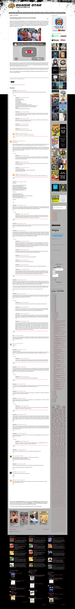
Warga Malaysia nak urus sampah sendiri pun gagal (58, 356)
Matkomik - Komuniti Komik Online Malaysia (37, 575)
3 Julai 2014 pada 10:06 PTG (24, 358)
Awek (63, 425)
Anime (58, 414)
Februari (54, 396)
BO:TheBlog (12, 12)
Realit (58, 527)
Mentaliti (63, 414)
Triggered (60, 506)
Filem (52, 435)
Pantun (53, 526)
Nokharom (58, 525)
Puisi (56, 450)
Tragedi (62, 438)
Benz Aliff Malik (55, 214)
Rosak (60, 450)
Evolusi (54, 496)
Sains (64, 462)
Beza (58, 422)
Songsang (61, 528)
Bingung (64, 478)
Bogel (53, 501)
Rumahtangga (63, 422)
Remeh (61, 527)
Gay (57, 444)
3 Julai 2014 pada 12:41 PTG (21, 90)
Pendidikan (61, 418)
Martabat (61, 503)
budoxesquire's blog (33, 590)
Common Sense (54, 495)
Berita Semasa (51, 593)
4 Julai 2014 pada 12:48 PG (21, 449)
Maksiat (64, 476)
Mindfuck (60, 492)
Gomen (59, 419)
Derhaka (54, 520)
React (61, 462)
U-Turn (62, 530)
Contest (58, 437)
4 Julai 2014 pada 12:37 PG (24, 255)
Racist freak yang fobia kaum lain (39, 563)
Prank (63, 504)
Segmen (63, 12)
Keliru (52, 438)
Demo (57, 435)
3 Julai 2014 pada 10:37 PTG (21, 424)
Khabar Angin (62, 502)
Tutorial (54, 433)
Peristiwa (20, 84)
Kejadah (56, 491)
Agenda (53, 500)
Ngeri (52, 499)
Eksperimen (61, 415)
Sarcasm (60, 448)
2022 (53, 300)
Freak (53, 502)
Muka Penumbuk (54, 525)
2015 (53, 310)
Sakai (52, 505)
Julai (54, 319)
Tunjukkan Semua (44, 604)
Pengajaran (60, 421)
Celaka (59, 452)
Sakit (56, 448)
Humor (52, 491)
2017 (53, 307)
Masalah (55, 425)
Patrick (57, 504)
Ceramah (62, 494)
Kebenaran (53, 523)
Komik (57, 410)
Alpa (52, 494)
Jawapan (60, 522)
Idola (56, 502)
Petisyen (63, 526)
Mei (54, 392)
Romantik (64, 480)
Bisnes (56, 434)
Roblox (58, 416)
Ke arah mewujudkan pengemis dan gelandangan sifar (59, 376)
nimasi (55, 532)
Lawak (63, 406)
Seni (62, 413)
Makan (53, 450)
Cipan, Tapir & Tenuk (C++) (53, 597)
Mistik (60, 498)
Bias (64, 500)
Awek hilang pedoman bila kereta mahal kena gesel (58, 352)
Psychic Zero (55, 220)
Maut (64, 503)
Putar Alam (56, 499)
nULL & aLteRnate (33, 597)
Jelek (52, 466)
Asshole (62, 447)
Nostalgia (54, 467)
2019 (53, 304)
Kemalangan (54, 436)
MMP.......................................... (53, 585)
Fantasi (53, 462)
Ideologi (63, 521)
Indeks (52, 522)
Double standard (63, 467)
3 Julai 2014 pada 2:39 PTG (18, 335)
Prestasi (53, 472)
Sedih (52, 426)
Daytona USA (61, 501)
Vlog (64, 530)
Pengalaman (58, 445)
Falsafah (61, 520)
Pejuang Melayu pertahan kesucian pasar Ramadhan (59, 382)
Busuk (63, 469)
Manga (64, 466)
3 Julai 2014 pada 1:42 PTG (21, 230)
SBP (59, 499)
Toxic (59, 488)
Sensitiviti (54, 493)
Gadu (63, 520)
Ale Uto (58, 478)
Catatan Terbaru (13, 529)
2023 (53, 299)
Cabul (58, 494)
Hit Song (63, 490)
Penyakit (57, 477)
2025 (53, 296)
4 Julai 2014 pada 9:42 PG (24, 441)
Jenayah (62, 444)
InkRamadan (52, 12)
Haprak (61, 479)
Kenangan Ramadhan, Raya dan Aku (59, 320)
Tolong (57, 463)
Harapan (63, 475)
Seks (61, 439)
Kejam (56, 464)
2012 (53, 400)
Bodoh (63, 433)
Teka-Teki (60, 472)
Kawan (55, 423)
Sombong (54, 452)
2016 (53, 308)
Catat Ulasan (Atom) (16, 531)
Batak (58, 500)
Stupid (56, 472)
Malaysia (53, 414)
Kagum (63, 522)
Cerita (53, 408)
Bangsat (57, 439)
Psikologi (64, 464)
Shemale (63, 499)
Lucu (57, 443)
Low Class (53, 492)
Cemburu (59, 475)
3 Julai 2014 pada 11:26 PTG (24, 249)
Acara (59, 423)
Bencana (61, 474)
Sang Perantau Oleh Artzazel (39, 576)
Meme (60, 464)
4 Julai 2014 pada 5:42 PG (24, 264)
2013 (53, 399)
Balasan (15, 95)
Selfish (57, 465)
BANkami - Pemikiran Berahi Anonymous (56, 578)
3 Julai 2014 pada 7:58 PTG (21, 391)
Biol (63, 445)
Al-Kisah (55, 420)
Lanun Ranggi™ (32, 582)
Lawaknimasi (60, 524)
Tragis (60, 493)
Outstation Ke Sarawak (18, 573)
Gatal (55, 490)
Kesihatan (57, 462)
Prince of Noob (55, 219)
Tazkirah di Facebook (14, 592)
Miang (53, 504)
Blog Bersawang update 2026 (39, 583)
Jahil (63, 473)
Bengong (54, 451)
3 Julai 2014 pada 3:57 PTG (21, 349)
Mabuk (57, 492)
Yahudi (63, 493)
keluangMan (62, 531)
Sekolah (62, 437)
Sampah (59, 436)
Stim (63, 528)
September (55, 316)
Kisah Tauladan (62, 451)
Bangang (63, 423)
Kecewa (53, 443)
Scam (58, 447)
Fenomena (57, 496)
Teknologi (56, 417)
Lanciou (53, 524)
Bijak (61, 478)
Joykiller (31, 572)
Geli (56, 470)
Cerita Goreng (55, 217)
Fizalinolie (12, 579)
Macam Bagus (60, 476)
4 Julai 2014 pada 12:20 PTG (24, 167)
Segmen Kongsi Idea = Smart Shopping (20, 563)
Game (53, 411)
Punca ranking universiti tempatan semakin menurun (58, 386)
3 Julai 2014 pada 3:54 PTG (18, 343)
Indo (56, 497)
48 (47, 18)
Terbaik (61, 468)
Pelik (52, 448)
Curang (60, 489)
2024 (53, 298)
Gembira (57, 479)
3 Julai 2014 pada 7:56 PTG (24, 155)
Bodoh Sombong (54, 441)
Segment (53, 528)
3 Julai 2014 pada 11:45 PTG (24, 321)
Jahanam (60, 473)
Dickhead (57, 520)
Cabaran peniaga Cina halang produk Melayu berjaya (58, 389)
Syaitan (63, 505)
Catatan (56, 501)
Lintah (63, 524)
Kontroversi (58, 449)
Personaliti (53, 422)
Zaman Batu (62, 463)
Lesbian (63, 471)
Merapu (54, 480)
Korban (62, 523)
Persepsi (60, 504)
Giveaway (56, 446)
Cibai (56, 519)
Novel (42, 12)
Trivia (54, 530)
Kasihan (64, 452)
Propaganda (53, 527)
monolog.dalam (13, 587)
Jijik (53, 471)
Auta (55, 494)
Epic (64, 495)
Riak (53, 465)
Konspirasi (56, 466)
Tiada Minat (62, 529)
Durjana (53, 470)
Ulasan (53, 419)
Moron (53, 477)
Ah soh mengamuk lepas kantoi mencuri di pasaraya (58, 339)
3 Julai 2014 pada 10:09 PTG (24, 111)
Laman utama (30, 529)
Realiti (53, 410)
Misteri (57, 498)
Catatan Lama (46, 529)
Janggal (56, 522)
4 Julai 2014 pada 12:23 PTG (24, 269)
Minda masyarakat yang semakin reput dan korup (58, 384)
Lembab (63, 491)
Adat (64, 488)
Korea (64, 523)
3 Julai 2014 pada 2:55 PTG (24, 302)
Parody (62, 440)
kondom (52, 532)
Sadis (54, 447)
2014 (53, 311)
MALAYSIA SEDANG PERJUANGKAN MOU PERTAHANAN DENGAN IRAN (58, 587)
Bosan (56, 475)
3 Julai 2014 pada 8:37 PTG (21, 398)
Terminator (58, 529)
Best (60, 426)
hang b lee (36, 591)
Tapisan (52, 529)
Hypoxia (58, 12)
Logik (58, 503)
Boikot (58, 467)
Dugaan (59, 495)
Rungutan (64, 527)
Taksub (64, 436)
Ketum (56, 523)
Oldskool (61, 525)
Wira (56, 531)
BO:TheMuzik (25, 12)
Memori (54, 468)
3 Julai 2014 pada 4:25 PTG (24, 97)
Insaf (58, 502)
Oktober (54, 315)
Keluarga (63, 426)
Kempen (53, 476)
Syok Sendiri (54, 478)
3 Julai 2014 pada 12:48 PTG (21, 181)
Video (62, 412)
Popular (62, 443)
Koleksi (59, 523)
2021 (53, 302)
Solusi (59, 505)
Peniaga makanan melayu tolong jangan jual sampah (58, 360)
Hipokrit (53, 444)
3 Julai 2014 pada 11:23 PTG (24, 118)
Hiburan (57, 413)
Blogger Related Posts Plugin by (14, 526)
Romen (53, 474)
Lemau (55, 503)
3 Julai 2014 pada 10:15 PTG (24, 241)
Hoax (53, 497)
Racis (56, 527)
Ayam (56, 500)
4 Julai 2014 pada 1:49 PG (18, 455)
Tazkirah (57, 438)
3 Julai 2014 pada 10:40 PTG (21, 433)
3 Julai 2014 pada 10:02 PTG (21, 414)
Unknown (16, 133)
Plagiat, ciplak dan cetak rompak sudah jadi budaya (58, 369)
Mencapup (53, 498)
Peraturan (60, 477)
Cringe (54, 479)
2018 (53, 306)
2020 (53, 303)
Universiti (53, 439)
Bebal (62, 442)
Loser (61, 466)
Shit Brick (57, 528)
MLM (63, 449)
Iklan (62, 435)
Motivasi (46, 12)
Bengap (62, 500)
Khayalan (59, 491)
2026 (53, 295)
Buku (59, 469)
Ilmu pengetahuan (62, 446)
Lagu (52, 413)
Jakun (60, 497)
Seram (64, 450)
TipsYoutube (37, 12)
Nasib (57, 468)
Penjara (60, 526)
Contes (59, 519)
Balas (13, 93)
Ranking (57, 442)
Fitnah (58, 440)
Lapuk (56, 524)
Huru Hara (59, 521)
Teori (56, 488)
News (62, 410)
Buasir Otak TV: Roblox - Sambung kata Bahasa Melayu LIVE (24, 524)
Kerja (52, 416)
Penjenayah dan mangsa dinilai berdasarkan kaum (58, 330)
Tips (54, 424)
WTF (56, 469)
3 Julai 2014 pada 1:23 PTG (21, 223)
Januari (54, 397)
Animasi (58, 407)
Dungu (13, 84)
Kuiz (56, 471)
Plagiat (64, 477)
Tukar (60, 530)
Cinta (62, 417)
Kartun (53, 406)
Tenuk (55, 529)
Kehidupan (54, 418)
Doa (64, 501)
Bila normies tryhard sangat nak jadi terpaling (13, 524)
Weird (62, 488)
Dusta (52, 490)
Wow (59, 531)
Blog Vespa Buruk (33, 571)
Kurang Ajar (62, 434)
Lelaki (52, 503)
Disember (55, 312)
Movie (57, 480)
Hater (64, 496)
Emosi (64, 472)
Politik (24, 84)
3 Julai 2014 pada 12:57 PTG (21, 205)
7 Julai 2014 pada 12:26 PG (23, 133)
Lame (56, 476)
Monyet (63, 498)
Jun (54, 390)
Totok (52, 530)
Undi (63, 506)
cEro (13, 455)
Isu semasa (61, 408)
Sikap (55, 415)
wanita (57, 474)
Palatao (64, 525)
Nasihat (61, 420)
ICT (58, 451)
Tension (56, 506)
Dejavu (61, 519)
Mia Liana (12, 572)
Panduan (63, 424)
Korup (63, 497)
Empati (60, 465)
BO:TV (31, 12)
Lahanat (59, 471)
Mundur (53, 445)
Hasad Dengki (55, 473)
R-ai (13, 343)
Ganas (52, 464)
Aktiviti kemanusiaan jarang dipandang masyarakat (57, 350)
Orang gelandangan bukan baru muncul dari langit (58, 365)
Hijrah (56, 521)
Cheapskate (53, 519)
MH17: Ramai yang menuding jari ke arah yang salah (59, 341)
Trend (56, 426)
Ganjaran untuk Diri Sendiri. (38, 598)
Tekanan (53, 488)
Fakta (54, 440)
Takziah (53, 506)
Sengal (56, 505)
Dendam (64, 519)
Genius (59, 490)
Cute (63, 489)
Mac (54, 394)
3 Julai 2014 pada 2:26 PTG (21, 293)
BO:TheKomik (18, 12)
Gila (64, 439)
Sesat (57, 493)
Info (64, 419)
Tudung (57, 530)
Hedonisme (53, 521)
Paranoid (57, 526)
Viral (52, 421)
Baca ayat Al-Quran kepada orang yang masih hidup (58, 328)
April (54, 393)
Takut (54, 463)
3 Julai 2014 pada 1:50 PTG (21, 279)
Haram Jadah (63, 470)
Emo (62, 495)
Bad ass (56, 489)
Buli (52, 446)
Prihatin (64, 492)
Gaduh (59, 433)
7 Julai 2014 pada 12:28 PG (23, 174)
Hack (59, 470)
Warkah (53, 531)
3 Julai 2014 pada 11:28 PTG (24, 376)
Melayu (18, 84)
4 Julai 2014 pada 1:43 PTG (24, 128)
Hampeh (61, 496)
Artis (59, 425)
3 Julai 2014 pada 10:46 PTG (24, 313)
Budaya (58, 424)
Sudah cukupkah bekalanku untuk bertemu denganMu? (58, 343)
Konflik (64, 479)
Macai (15, 84)
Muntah (60, 480)
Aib (53, 489)
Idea (63, 465)
